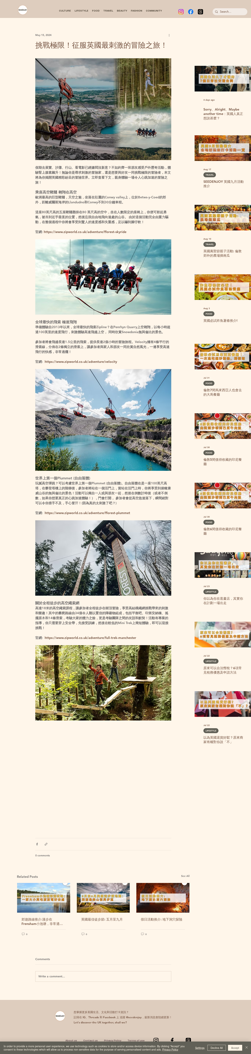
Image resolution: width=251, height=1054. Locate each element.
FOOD (209, 313)
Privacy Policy (170, 1049)
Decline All (217, 1048)
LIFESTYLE (211, 591)
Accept (235, 1048)
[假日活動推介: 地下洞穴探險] (162, 898)
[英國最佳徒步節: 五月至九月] (103, 898)
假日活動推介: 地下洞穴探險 (161, 919)
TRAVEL (210, 174)
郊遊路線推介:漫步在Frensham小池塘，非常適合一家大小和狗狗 (42, 921)
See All (185, 876)
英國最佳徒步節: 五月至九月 (102, 919)
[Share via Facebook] (37, 844)
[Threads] (200, 11)
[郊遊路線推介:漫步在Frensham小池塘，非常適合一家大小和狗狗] (43, 898)
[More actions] (169, 35)
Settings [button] (200, 1048)
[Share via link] (46, 844)
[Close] (246, 1047)
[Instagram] (181, 11)
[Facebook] (190, 11)
